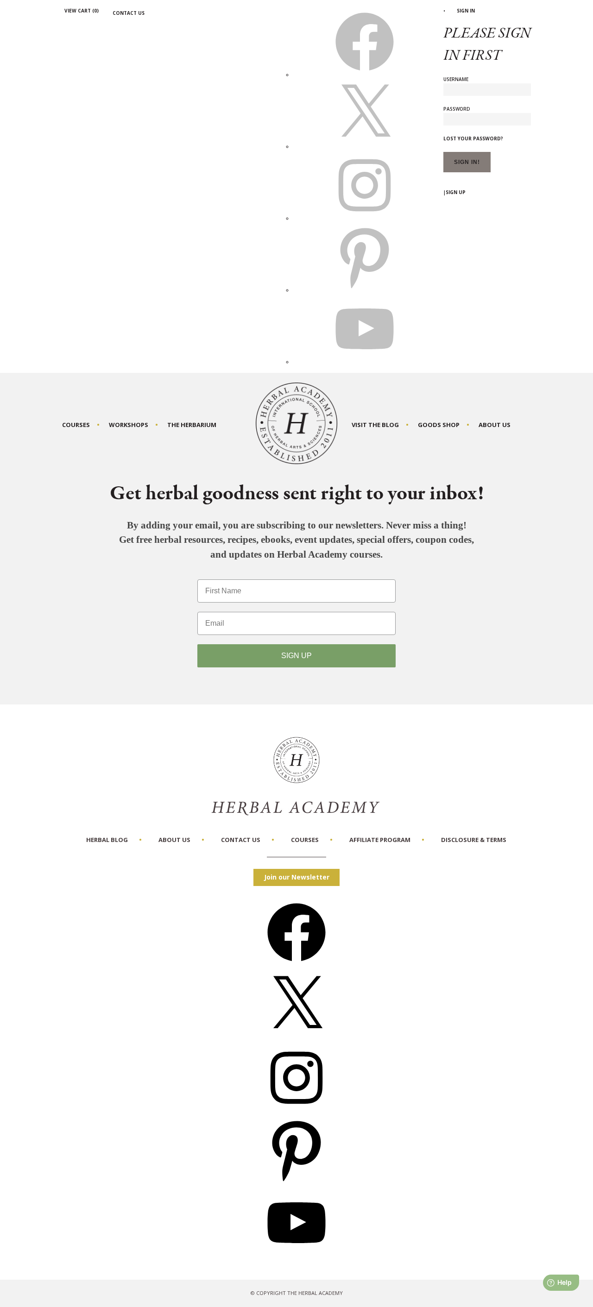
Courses (76, 425)
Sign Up (456, 192)
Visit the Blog (375, 425)
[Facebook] (296, 964)
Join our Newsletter (296, 877)
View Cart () (81, 10)
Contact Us (129, 13)
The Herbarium (191, 425)
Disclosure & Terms (473, 840)
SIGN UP (296, 656)
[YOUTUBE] (364, 361)
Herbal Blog (107, 840)
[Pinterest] (296, 1182)
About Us (495, 425)
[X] (364, 146)
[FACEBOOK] (364, 74)
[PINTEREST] (364, 290)
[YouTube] (296, 1254)
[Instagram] (296, 1110)
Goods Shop (439, 425)
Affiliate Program (379, 840)
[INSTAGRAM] (364, 218)
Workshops (128, 425)
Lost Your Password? (473, 138)
